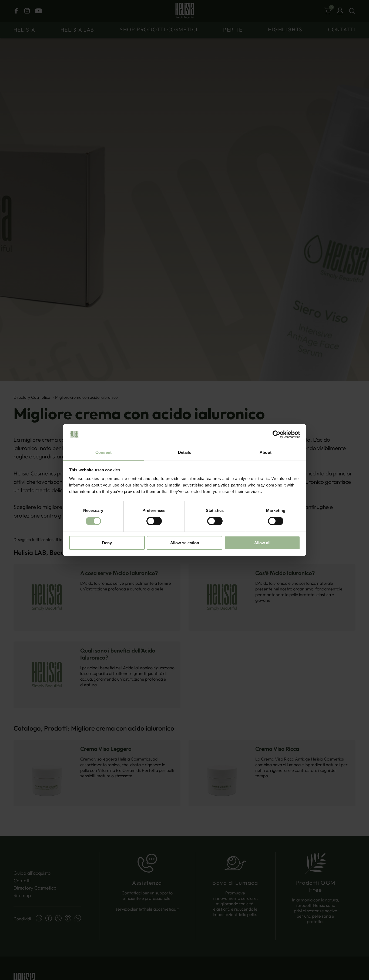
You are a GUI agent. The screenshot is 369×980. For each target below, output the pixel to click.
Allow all (262, 542)
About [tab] (265, 452)
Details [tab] (184, 452)
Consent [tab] (103, 452)
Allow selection (184, 542)
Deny (107, 542)
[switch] (154, 521)
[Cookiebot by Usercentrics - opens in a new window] (276, 434)
